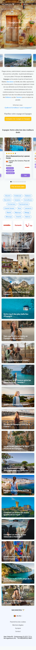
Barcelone (10, 82)
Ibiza (19, 208)
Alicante (7, 196)
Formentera (11, 204)
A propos (18, 628)
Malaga (27, 212)
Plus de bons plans (18, 187)
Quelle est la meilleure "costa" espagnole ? (18, 107)
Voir (25, 175)
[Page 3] (15, 182)
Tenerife (18, 217)
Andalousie (17, 196)
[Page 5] (19, 182)
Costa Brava (28, 200)
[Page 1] (11, 182)
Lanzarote (28, 208)
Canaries (19, 97)
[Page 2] (13, 182)
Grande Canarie (9, 208)
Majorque (18, 212)
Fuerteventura (23, 204)
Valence (27, 217)
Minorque (9, 217)
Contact (18, 631)
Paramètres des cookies (18, 622)
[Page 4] (17, 182)
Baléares (8, 97)
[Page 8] (25, 182)
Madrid (9, 212)
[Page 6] (21, 182)
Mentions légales (17, 625)
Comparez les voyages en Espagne (18, 119)
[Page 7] (23, 182)
